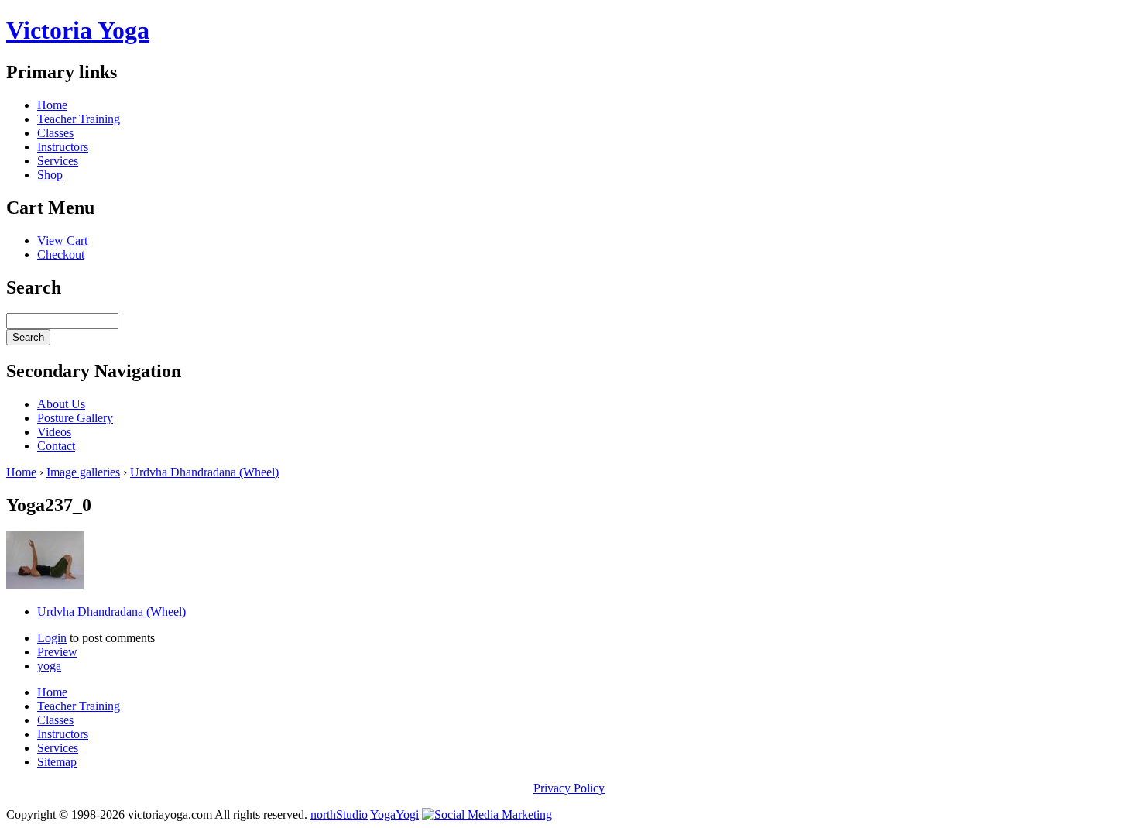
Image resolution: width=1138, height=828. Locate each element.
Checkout (60, 254)
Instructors (62, 146)
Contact (56, 445)
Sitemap (57, 761)
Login (52, 637)
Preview (57, 651)
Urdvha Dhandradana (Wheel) (204, 472)
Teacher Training (78, 118)
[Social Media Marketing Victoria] (487, 814)
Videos (54, 431)
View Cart (62, 240)
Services (57, 160)
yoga (49, 665)
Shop (50, 174)
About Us (61, 404)
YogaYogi (394, 814)
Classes (55, 132)
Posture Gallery (75, 417)
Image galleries (83, 472)
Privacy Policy (569, 788)
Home (52, 105)
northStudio (339, 814)
